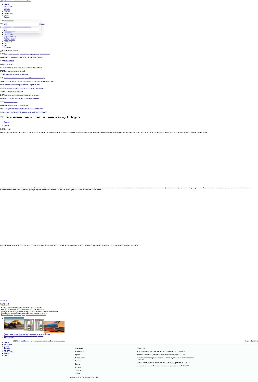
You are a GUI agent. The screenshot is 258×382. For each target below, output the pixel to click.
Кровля (6, 8)
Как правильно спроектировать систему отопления (21, 95)
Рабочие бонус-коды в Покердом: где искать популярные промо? (23, 315)
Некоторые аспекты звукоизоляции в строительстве (22, 85)
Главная (6, 122)
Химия (6, 15)
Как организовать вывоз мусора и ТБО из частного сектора (24, 78)
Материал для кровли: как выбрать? (16, 105)
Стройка (7, 4)
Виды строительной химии (13, 91)
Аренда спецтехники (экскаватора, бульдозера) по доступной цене (27, 54)
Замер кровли (8, 64)
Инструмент (8, 6)
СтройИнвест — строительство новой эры (34, 341)
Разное (6, 17)
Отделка (7, 11)
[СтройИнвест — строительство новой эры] (15, 1)
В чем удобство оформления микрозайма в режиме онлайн (24, 109)
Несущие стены (9, 40)
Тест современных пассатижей (14, 71)
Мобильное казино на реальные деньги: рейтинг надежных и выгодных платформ (29, 311)
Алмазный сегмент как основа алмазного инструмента (23, 67)
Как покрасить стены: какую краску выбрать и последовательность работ (29, 81)
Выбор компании (10, 38)
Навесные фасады (10, 36)
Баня (5, 45)
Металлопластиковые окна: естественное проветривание (23, 57)
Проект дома (8, 34)
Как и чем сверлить (10, 102)
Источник (3, 300)
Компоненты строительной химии (16, 74)
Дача (5, 43)
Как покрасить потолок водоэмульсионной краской (22, 98)
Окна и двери (8, 13)
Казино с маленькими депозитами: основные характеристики (25, 112)
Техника (7, 10)
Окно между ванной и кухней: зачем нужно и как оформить (24, 88)
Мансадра (7, 47)
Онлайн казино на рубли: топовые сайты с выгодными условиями (24, 313)
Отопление (8, 41)
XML (256, 341)
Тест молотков (9, 61)
